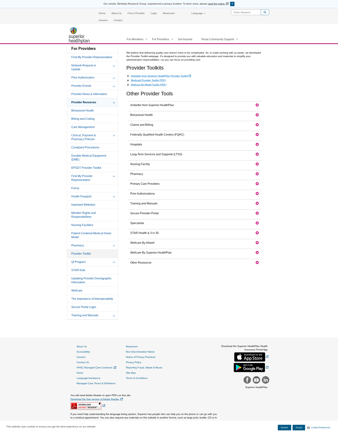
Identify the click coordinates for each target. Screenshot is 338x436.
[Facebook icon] (247, 380)
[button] (318, 427)
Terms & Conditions (137, 378)
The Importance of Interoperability (92, 298)
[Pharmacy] (114, 245)
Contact (118, 20)
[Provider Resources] (114, 102)
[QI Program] (114, 262)
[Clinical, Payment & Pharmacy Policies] (114, 135)
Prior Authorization (82, 77)
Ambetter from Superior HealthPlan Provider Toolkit (161, 75)
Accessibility (83, 351)
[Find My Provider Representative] (114, 176)
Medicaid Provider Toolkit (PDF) (148, 80)
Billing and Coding (83, 118)
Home (102, 13)
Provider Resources (83, 102)
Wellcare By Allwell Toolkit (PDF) (149, 84)
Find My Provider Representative (91, 57)
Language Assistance (88, 378)
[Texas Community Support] (237, 40)
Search (265, 12)
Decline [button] (284, 427)
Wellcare (76, 290)
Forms (75, 188)
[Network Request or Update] (114, 65)
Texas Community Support (217, 39)
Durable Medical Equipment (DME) (88, 157)
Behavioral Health (82, 110)
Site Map (131, 372)
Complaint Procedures (85, 147)
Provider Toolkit (81, 253)
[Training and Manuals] (114, 315)
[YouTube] (256, 380)
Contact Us (83, 362)
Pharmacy (77, 245)
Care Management (83, 127)
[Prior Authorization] (114, 77)
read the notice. (218, 3)
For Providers (160, 39)
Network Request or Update (83, 67)
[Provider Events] (114, 86)
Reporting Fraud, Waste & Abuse (144, 367)
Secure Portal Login (83, 307)
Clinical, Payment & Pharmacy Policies (83, 137)
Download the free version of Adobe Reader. (96, 399)
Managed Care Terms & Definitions (96, 383)
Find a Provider (136, 13)
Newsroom (169, 13)
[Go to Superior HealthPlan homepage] (80, 35)
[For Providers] (172, 40)
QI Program (78, 261)
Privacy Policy (133, 362)
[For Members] (146, 40)
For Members (135, 39)
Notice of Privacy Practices (140, 357)
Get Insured (185, 39)
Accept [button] (299, 427)
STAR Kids (78, 270)
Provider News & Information (89, 94)
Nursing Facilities (82, 225)
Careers (103, 20)
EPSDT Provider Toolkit (86, 167)
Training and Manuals (84, 315)
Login (154, 13)
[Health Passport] (114, 196)
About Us (116, 13)
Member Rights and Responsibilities (83, 214)
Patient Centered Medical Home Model (91, 235)
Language (197, 13)
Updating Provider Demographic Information (91, 280)
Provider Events (81, 85)
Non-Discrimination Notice (140, 351)
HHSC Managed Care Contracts (96, 367)
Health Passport (81, 196)
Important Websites (83, 204)
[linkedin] (265, 380)
